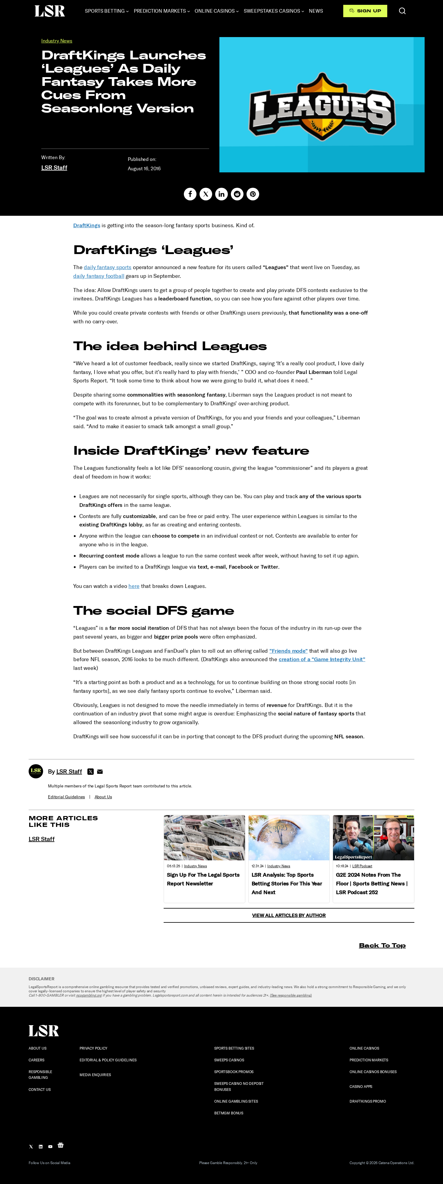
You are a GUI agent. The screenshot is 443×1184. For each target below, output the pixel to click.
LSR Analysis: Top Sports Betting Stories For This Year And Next (287, 884)
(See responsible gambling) (291, 995)
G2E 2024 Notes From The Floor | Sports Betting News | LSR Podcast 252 (371, 884)
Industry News (56, 41)
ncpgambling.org (89, 995)
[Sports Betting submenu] (127, 11)
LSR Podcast (362, 866)
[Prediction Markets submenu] (188, 11)
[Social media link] (190, 194)
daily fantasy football (98, 276)
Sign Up (369, 11)
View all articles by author (289, 915)
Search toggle (402, 10)
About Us (103, 796)
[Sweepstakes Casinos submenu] (302, 11)
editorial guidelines (66, 796)
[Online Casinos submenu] (237, 11)
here (133, 586)
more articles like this (63, 821)
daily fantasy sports (107, 267)
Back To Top (382, 945)
